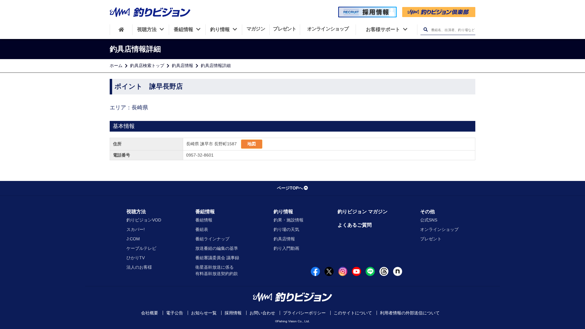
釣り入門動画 (286, 248)
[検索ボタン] (425, 29)
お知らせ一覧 (204, 312)
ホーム (116, 65)
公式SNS (428, 220)
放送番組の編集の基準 (216, 248)
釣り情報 (283, 211)
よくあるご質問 (355, 225)
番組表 (201, 229)
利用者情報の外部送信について (410, 312)
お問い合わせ (262, 312)
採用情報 (233, 312)
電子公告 (174, 312)
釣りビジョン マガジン (363, 211)
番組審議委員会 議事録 (217, 257)
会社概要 (149, 312)
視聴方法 (136, 211)
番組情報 (205, 211)
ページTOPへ (290, 188)
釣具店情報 (182, 65)
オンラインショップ (439, 229)
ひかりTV (135, 257)
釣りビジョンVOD (143, 220)
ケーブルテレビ (141, 248)
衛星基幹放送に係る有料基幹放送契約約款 (216, 270)
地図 (251, 143)
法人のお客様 (139, 267)
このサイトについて (353, 312)
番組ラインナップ (212, 238)
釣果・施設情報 (288, 220)
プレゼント (430, 238)
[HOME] (121, 29)
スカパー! (135, 229)
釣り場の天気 (286, 229)
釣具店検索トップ (147, 65)
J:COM (133, 238)
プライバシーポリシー (304, 312)
